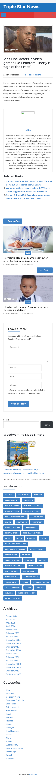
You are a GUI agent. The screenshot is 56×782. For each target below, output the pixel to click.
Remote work (11, 555)
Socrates (33, 775)
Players (44, 538)
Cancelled (28, 500)
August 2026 (11, 616)
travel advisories (41, 582)
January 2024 (12, 660)
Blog (23, 75)
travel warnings (12, 587)
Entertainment (12, 707)
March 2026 (11, 629)
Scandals (29, 560)
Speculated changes (14, 566)
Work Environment (27, 593)
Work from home (12, 598)
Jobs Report (37, 522)
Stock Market (29, 571)
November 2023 (13, 667)
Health (8, 522)
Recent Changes (37, 549)
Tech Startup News (14, 748)
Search (6, 419)
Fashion (9, 717)
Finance (9, 720)
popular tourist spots (15, 544)
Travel (25, 582)
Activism (9, 495)
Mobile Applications (32, 533)
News (8, 738)
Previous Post (14, 221)
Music (9, 734)
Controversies (12, 511)
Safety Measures (12, 560)
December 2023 (13, 664)
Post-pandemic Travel (15, 549)
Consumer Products (15, 700)
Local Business (12, 731)
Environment (11, 710)
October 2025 (12, 646)
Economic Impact (31, 511)
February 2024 (12, 657)
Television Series (30, 577)
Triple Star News (21, 6)
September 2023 (13, 674)
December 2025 (13, 640)
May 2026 (10, 622)
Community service (33, 506)
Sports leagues (35, 566)
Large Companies (12, 527)
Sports (9, 741)
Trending (40, 587)
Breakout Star (11, 500)
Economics (11, 703)
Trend (28, 587)
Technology (11, 751)
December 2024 (13, 650)
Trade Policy (11, 582)
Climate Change (12, 506)
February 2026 (12, 633)
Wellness (9, 593)
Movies (8, 538)
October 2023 (12, 670)
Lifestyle (10, 727)
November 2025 (13, 643)
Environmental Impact (15, 517)
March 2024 (11, 653)
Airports (38, 495)
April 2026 (10, 626)
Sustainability (12, 744)
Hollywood (21, 522)
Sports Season (11, 571)
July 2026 (10, 619)
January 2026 (12, 636)
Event (8, 714)
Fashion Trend (37, 517)
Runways (26, 555)
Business (10, 693)
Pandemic (31, 538)
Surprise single (11, 577)
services (42, 560)
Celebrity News (13, 696)
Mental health (11, 533)
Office (19, 538)
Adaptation (23, 495)
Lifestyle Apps (31, 527)
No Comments (35, 75)
